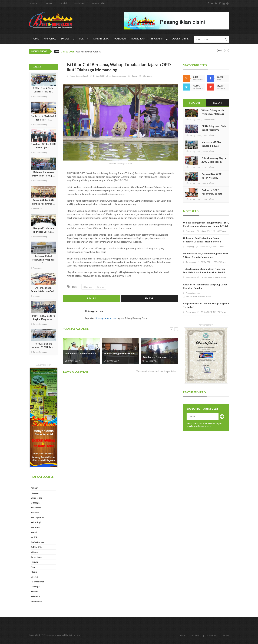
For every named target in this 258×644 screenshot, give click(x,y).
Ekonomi (35, 527)
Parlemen (120, 38)
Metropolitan (37, 517)
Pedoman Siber (98, 3)
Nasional (50, 38)
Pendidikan (138, 38)
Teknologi (36, 522)
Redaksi (63, 3)
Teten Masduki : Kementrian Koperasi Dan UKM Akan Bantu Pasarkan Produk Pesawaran (204, 272)
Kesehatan (36, 507)
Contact (48, 3)
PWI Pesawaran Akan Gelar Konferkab (96, 51)
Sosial (134, 76)
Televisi (34, 591)
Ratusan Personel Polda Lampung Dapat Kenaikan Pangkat (205, 286)
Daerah (66, 38)
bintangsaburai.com (105, 318)
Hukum (34, 561)
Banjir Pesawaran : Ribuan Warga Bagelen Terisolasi (206, 305)
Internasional (37, 581)
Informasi (157, 38)
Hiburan (34, 493)
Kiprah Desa (100, 38)
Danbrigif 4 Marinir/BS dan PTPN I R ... (43, 118)
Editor (149, 298)
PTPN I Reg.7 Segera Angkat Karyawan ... (43, 317)
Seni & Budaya (37, 542)
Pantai (34, 532)
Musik (34, 571)
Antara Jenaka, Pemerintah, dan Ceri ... (43, 289)
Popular (194, 102)
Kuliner (34, 487)
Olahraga (35, 502)
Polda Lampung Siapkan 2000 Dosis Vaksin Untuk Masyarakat (214, 162)
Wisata (34, 552)
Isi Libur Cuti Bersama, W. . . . (158, 357)
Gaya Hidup (36, 557)
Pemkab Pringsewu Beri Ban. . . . (81, 355)
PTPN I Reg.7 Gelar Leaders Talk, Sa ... (43, 90)
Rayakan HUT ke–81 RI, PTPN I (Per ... (43, 146)
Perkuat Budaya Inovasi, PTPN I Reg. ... (43, 345)
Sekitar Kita (36, 547)
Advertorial (180, 38)
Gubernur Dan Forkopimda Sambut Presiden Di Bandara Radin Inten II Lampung (202, 241)
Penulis (92, 298)
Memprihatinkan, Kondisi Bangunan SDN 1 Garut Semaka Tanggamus (205, 255)
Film (33, 567)
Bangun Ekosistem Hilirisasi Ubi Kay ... (43, 230)
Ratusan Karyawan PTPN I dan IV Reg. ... (43, 174)
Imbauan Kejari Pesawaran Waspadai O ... (43, 260)
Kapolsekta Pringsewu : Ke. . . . (120, 357)
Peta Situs (196, 635)
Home (35, 38)
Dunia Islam (36, 497)
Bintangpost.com (119, 76)
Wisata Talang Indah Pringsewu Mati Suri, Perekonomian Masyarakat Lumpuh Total (206, 224)
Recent (217, 102)
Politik (83, 38)
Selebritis (35, 596)
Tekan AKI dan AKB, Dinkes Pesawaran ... (43, 202)
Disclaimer (79, 3)
